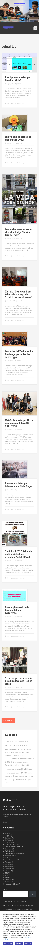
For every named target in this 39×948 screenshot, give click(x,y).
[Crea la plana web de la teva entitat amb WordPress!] (15, 595)
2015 (15, 742)
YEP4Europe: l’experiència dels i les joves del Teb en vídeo (18, 681)
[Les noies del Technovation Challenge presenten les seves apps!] (15, 339)
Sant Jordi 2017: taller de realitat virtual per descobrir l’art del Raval (18, 554)
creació (15, 755)
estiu (16, 762)
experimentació (23, 762)
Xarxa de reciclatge (11, 884)
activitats (11, 745)
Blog (8, 103)
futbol (14, 765)
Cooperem (8, 849)
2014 (11, 742)
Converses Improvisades (13, 847)
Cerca (5, 889)
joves (24, 769)
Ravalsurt (8, 869)
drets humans (19, 759)
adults (8, 749)
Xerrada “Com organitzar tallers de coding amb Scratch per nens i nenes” (18, 294)
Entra (5, 822)
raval (11, 776)
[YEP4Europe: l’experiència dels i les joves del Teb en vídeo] (15, 660)
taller (7, 779)
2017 (22, 742)
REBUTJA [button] (18, 943)
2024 (26, 741)
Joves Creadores (10, 860)
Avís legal (6, 814)
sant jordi (21, 776)
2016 (19, 742)
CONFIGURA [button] (8, 943)
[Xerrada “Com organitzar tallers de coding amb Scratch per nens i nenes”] (15, 276)
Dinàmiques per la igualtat (13, 853)
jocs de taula (18, 769)
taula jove (13, 780)
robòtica (16, 776)
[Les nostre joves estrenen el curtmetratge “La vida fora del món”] (19, 199)
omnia (30, 773)
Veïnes (7, 877)
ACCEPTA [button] (28, 943)
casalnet (15, 753)
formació (8, 765)
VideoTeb (8, 879)
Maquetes (17, 773)
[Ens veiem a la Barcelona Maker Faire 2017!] (15, 123)
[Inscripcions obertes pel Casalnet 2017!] (19, 62)
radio (6, 776)
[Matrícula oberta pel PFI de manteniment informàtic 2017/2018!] (19, 403)
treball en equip (25, 780)
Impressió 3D (9, 855)
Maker (30, 769)
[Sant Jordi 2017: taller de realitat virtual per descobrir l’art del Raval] (15, 533)
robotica (8, 871)
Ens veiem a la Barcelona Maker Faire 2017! (18, 138)
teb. (17, 780)
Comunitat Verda (10, 844)
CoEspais (8, 840)
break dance (27, 749)
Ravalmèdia (9, 866)
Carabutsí (8, 838)
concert (8, 755)
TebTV (9, 882)
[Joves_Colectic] (8, 28)
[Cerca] (32, 894)
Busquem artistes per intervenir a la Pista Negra (18, 485)
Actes (7, 833)
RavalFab (8, 864)
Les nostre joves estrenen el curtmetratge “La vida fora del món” (18, 232)
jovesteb (19, 84)
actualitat (15, 103)
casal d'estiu (9, 753)
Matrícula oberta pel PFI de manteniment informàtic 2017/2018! (19, 423)
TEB (6, 873)
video (7, 783)
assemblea (15, 749)
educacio (29, 758)
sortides (28, 776)
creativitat (22, 756)
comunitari (24, 752)
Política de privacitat (17, 814)
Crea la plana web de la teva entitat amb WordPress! (17, 610)
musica (24, 773)
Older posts (8, 720)
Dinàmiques (9, 851)
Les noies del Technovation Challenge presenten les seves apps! (19, 354)
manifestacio (9, 773)
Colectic (7, 842)
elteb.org (21, 103)
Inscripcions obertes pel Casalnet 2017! (17, 79)
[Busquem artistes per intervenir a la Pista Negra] (15, 469)
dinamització (9, 759)
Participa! (8, 862)
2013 (7, 742)
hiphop (19, 765)
